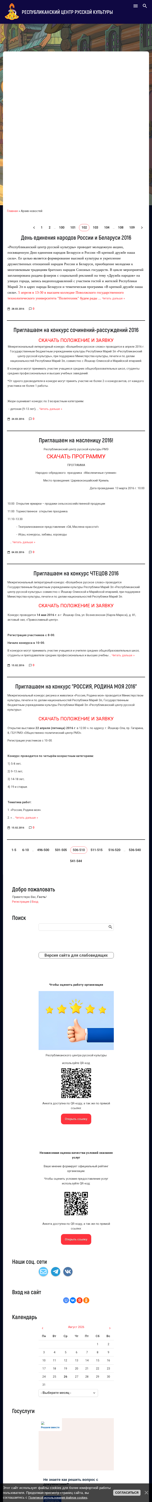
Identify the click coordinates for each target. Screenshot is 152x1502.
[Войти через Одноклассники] (86, 1300)
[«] (33, 227)
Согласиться (127, 1492)
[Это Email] (43, 1271)
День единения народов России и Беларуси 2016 (76, 237)
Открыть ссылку (76, 1119)
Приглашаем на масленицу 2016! (76, 440)
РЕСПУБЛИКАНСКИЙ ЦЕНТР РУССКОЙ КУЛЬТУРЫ (67, 12)
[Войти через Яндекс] (80, 1300)
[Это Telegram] (55, 1271)
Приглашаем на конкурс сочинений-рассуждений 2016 (76, 329)
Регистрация (20, 901)
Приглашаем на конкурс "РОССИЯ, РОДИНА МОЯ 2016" (76, 686)
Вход (35, 901)
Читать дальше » (113, 298)
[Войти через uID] (66, 1300)
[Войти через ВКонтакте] (73, 1300)
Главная (12, 211)
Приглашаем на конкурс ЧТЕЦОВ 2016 (76, 573)
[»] (141, 227)
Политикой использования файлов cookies (57, 1497)
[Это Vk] (68, 1271)
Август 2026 (76, 1327)
